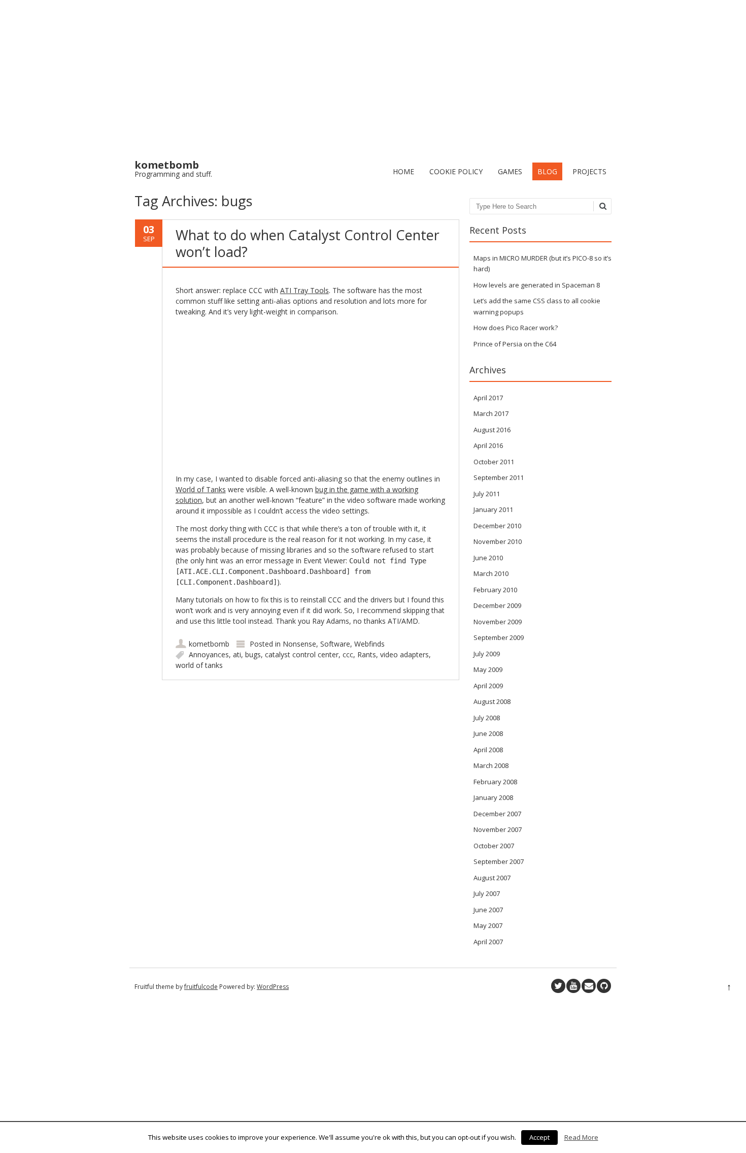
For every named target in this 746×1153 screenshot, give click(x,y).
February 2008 (495, 781)
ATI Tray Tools (304, 290)
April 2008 (488, 749)
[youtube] (573, 986)
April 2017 (488, 397)
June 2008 (488, 733)
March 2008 (490, 765)
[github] (604, 986)
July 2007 (486, 893)
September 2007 (498, 861)
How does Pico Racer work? (515, 327)
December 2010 (497, 525)
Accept (539, 1137)
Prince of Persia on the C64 (514, 343)
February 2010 (495, 589)
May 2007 (487, 925)
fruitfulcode (201, 986)
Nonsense (299, 644)
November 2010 (497, 541)
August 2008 (492, 701)
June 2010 (488, 557)
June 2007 (488, 909)
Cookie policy (456, 171)
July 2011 (486, 493)
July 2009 (486, 653)
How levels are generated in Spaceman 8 (536, 285)
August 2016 (492, 429)
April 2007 (488, 941)
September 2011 (498, 477)
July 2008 (486, 717)
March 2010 (490, 573)
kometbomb (209, 644)
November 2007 (497, 829)
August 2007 (492, 877)
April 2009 (488, 685)
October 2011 (493, 461)
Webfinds (369, 644)
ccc (348, 654)
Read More (581, 1137)
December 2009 (497, 605)
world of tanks (199, 665)
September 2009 (498, 637)
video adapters (404, 654)
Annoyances (209, 654)
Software (335, 644)
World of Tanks (201, 489)
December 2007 (497, 813)
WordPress (273, 986)
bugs (253, 654)
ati (237, 654)
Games (510, 171)
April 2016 (488, 445)
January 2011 (493, 509)
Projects (589, 171)
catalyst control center (301, 654)
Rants (366, 654)
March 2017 (490, 413)
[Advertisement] (373, 76)
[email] (588, 986)
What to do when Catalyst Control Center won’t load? (307, 243)
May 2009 (487, 669)
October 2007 (493, 845)
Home (403, 171)
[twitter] (558, 986)
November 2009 (497, 621)
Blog (547, 171)
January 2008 (493, 797)
